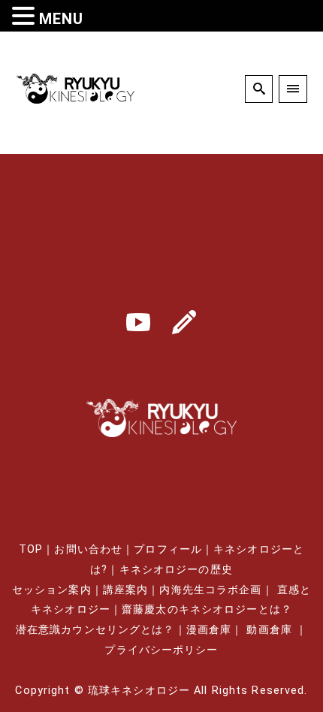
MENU (61, 19)
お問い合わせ (88, 549)
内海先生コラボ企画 (210, 590)
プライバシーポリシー (161, 650)
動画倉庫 (268, 629)
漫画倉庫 (208, 629)
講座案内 (125, 590)
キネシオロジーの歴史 (176, 569)
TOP (31, 549)
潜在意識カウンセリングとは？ (95, 629)
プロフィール (168, 549)
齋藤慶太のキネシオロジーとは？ (207, 609)
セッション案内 (52, 590)
